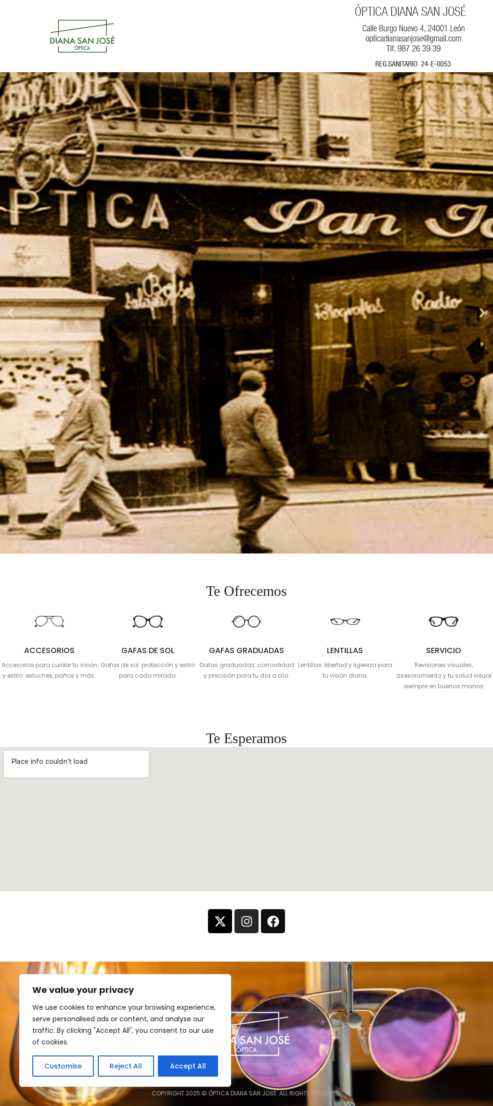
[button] (237, 544)
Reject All (126, 1066)
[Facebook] (273, 921)
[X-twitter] (220, 921)
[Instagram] (246, 921)
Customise (63, 1066)
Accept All (188, 1066)
